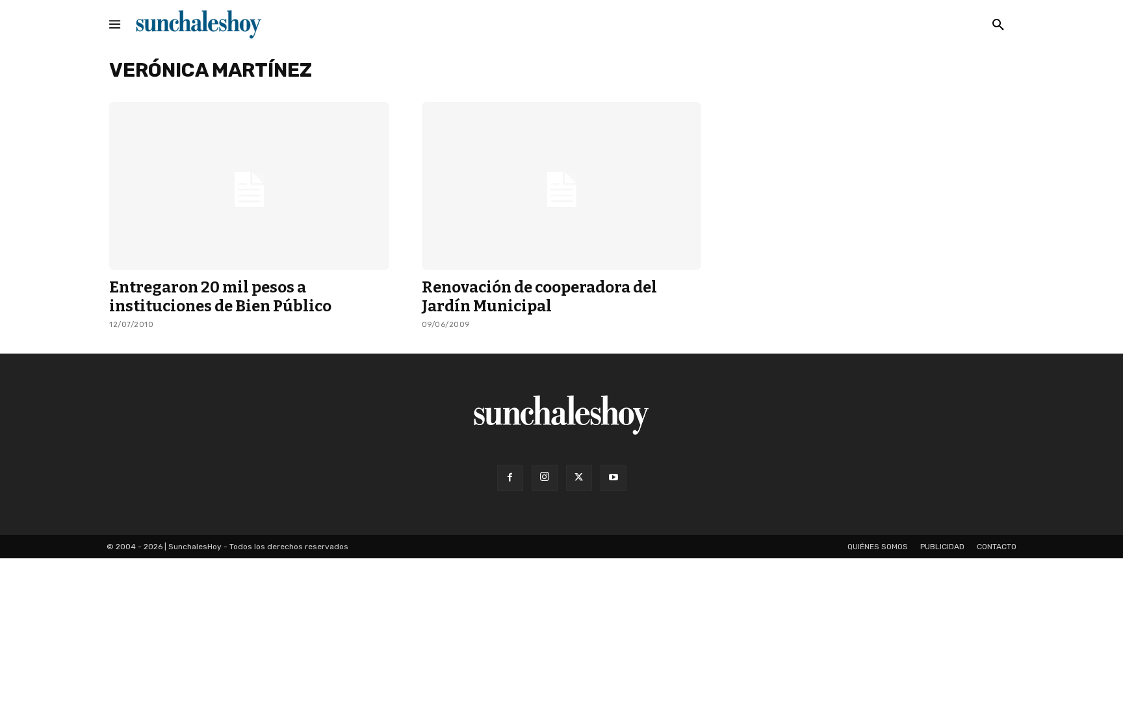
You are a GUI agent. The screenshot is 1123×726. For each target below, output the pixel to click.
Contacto (996, 546)
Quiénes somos (877, 546)
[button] (998, 25)
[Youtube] (613, 478)
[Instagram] (545, 478)
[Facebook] (510, 478)
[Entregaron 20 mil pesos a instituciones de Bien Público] (249, 186)
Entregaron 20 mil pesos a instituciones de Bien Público (220, 296)
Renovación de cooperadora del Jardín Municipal (539, 296)
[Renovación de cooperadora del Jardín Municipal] (562, 186)
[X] (579, 478)
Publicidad (942, 546)
